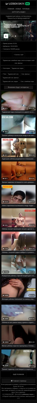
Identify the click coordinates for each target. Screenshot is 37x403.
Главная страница (19, 381)
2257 (18, 398)
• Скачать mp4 (18, 54)
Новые (18, 9)
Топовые (26, 9)
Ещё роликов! (18, 374)
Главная (11, 9)
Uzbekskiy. (19, 3)
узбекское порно (27, 394)
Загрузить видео (18, 12)
